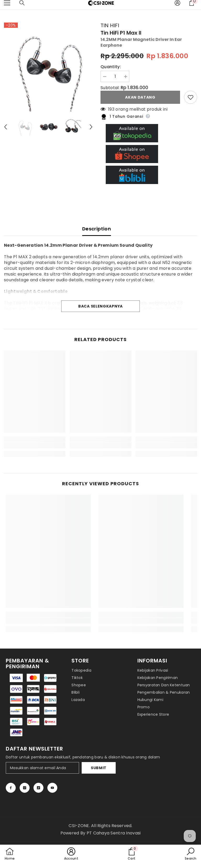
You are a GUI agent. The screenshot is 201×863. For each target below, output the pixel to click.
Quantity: (110, 67)
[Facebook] (11, 788)
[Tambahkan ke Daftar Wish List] (190, 97)
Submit (99, 767)
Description (96, 228)
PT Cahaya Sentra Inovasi (114, 833)
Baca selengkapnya (100, 306)
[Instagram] (25, 788)
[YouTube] (52, 788)
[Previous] (5, 127)
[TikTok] (38, 788)
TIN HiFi (109, 25)
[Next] (91, 127)
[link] (34, 445)
